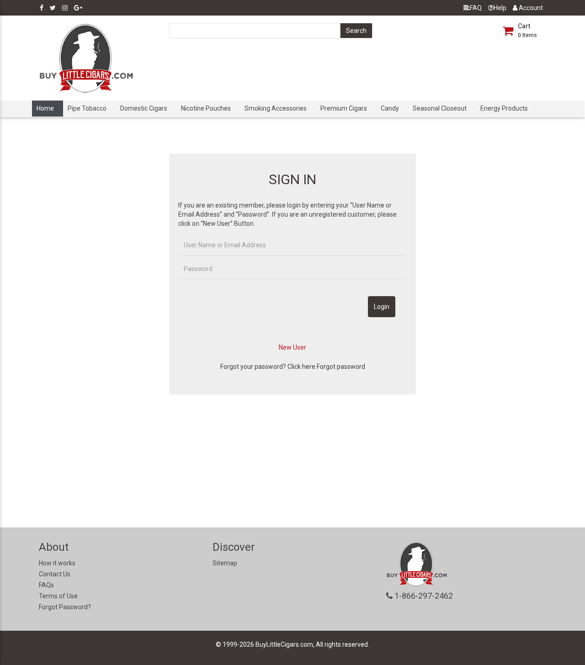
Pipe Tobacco (87, 108)
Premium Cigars (343, 108)
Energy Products (504, 108)
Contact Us (54, 574)
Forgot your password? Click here (267, 366)
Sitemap (225, 563)
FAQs (46, 585)
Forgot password (341, 366)
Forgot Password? (65, 607)
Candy (390, 108)
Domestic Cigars (143, 108)
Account (530, 7)
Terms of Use (58, 596)
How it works (57, 563)
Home (45, 108)
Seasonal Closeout (440, 108)
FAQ (476, 7)
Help (500, 7)
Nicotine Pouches (206, 108)
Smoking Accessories (276, 108)
